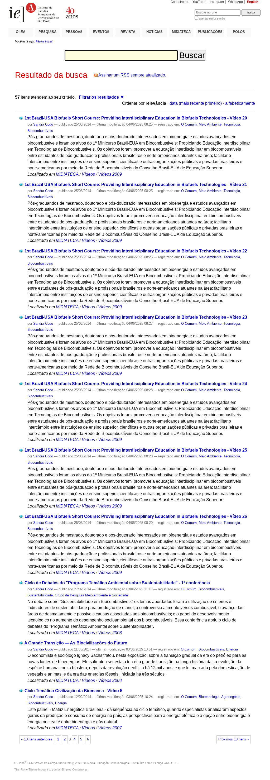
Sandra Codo (43, 124)
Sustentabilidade (40, 595)
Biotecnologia (209, 697)
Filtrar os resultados (99, 97)
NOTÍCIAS (154, 32)
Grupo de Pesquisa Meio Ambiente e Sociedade (91, 595)
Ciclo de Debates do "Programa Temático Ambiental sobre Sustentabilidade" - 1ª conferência (117, 583)
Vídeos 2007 (110, 728)
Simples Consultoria (74, 769)
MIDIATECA (181, 32)
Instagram (217, 2)
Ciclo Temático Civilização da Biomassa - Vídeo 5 (73, 690)
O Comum (189, 124)
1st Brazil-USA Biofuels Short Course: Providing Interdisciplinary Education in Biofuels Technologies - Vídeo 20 (136, 118)
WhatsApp (235, 2)
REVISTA (127, 32)
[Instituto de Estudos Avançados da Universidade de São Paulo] (71, 12)
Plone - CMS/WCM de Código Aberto (41, 762)
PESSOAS (74, 32)
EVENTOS (101, 32)
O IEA (20, 32)
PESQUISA (47, 32)
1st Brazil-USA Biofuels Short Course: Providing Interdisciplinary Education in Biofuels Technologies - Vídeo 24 (136, 383)
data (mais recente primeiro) (196, 103)
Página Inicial (44, 41)
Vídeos (88, 174)
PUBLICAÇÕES (210, 32)
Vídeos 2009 (110, 174)
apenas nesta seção (212, 18)
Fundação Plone (106, 762)
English (252, 2)
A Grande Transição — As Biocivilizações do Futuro (75, 643)
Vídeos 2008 (110, 632)
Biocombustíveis (40, 131)
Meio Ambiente (210, 124)
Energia (232, 649)
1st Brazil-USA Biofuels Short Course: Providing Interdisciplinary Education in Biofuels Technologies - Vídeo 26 (136, 516)
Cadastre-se (179, 2)
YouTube (198, 2)
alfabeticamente (240, 103)
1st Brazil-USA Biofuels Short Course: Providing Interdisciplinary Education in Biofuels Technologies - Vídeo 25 (136, 450)
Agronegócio (230, 697)
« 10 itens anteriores (36, 739)
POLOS (239, 32)
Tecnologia (232, 124)
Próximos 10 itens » (233, 739)
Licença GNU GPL (165, 762)
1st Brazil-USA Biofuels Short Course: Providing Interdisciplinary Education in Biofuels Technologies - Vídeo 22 (136, 251)
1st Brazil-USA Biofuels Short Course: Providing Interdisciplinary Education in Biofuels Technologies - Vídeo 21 (136, 184)
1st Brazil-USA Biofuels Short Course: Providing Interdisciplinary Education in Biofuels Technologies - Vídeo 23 (136, 317)
